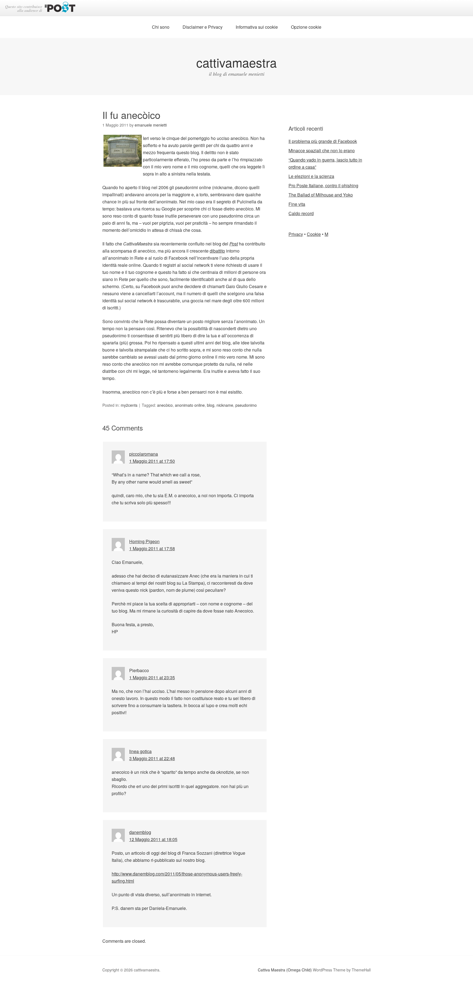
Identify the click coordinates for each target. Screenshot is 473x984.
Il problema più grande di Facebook (323, 141)
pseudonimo (246, 405)
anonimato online (190, 405)
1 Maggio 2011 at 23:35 (152, 677)
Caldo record (301, 213)
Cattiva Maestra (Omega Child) (285, 970)
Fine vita (297, 204)
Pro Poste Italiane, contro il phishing (323, 185)
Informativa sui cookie (257, 27)
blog (210, 405)
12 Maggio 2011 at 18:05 (153, 839)
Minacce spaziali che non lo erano (322, 150)
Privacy (296, 234)
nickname (225, 405)
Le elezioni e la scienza (311, 176)
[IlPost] (60, 8)
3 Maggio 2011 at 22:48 (152, 758)
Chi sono (160, 27)
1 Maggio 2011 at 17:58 (152, 548)
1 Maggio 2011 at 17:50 (152, 461)
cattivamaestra (236, 62)
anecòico (165, 405)
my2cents (129, 405)
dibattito (217, 251)
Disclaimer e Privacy (203, 27)
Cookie (314, 234)
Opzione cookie (306, 27)
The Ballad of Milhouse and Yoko (321, 195)
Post (233, 244)
